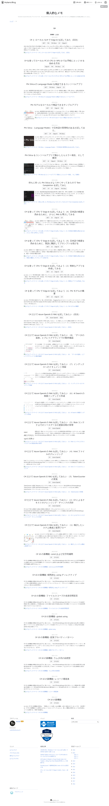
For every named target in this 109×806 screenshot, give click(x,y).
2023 (74, 764)
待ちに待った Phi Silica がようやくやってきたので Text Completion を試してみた (54, 184)
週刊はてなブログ (14, 755)
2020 (74, 772)
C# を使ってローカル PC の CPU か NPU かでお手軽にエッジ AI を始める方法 (54, 62)
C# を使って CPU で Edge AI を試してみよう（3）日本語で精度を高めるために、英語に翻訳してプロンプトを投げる (54, 242)
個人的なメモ (54, 13)
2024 (74, 761)
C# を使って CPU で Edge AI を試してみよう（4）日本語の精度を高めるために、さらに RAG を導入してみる (54, 213)
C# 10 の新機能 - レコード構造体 (54, 679)
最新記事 (43, 746)
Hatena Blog (53, 802)
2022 (74, 766)
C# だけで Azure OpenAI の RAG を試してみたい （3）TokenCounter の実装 (54, 477)
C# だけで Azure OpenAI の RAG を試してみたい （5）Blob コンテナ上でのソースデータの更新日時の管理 (54, 423)
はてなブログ (13, 750)
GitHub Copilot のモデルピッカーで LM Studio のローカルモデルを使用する (53, 755)
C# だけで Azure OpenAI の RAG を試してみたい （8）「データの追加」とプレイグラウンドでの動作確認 (54, 336)
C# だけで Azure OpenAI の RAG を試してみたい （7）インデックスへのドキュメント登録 (54, 365)
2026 (74, 750)
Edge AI (64, 43)
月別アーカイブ (76, 746)
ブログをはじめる (14, 753)
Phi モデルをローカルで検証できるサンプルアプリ (54, 105)
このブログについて (15, 730)
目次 (61, 317)
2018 (74, 778)
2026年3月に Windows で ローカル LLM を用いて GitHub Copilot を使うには (54, 750)
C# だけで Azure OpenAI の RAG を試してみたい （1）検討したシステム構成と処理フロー (54, 526)
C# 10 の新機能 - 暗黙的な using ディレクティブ (54, 575)
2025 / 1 (76, 758)
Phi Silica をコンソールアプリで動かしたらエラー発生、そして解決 (54, 156)
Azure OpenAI (54, 317)
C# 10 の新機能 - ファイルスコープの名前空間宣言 (54, 595)
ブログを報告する (60, 802)
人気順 (57, 34)
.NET (43, 43)
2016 (74, 784)
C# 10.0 (56, 557)
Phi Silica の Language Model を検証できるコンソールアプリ (54, 84)
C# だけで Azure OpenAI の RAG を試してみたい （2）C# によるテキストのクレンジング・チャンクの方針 (54, 501)
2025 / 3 (76, 754)
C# (59, 43)
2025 (74, 753)
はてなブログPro (14, 758)
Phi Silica (53, 43)
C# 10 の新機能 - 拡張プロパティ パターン (54, 637)
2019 (74, 775)
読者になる (104, 6)
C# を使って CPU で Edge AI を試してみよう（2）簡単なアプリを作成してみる (54, 267)
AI (48, 161)
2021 (74, 769)
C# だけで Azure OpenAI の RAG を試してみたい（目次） (54, 314)
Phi (48, 43)
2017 (74, 781)
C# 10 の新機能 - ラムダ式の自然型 (54, 658)
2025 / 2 (76, 756)
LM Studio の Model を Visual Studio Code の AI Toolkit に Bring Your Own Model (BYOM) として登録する (54, 760)
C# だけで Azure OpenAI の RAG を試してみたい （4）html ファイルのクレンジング (54, 452)
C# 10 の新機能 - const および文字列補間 (54, 554)
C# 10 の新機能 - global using (54, 616)
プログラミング (19, 792)
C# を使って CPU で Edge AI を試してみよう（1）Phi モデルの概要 (54, 292)
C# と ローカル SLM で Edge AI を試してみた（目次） (54, 40)
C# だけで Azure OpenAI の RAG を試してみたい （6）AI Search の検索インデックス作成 (54, 394)
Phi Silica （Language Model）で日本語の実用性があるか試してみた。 (54, 129)
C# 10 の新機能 (54, 699)
